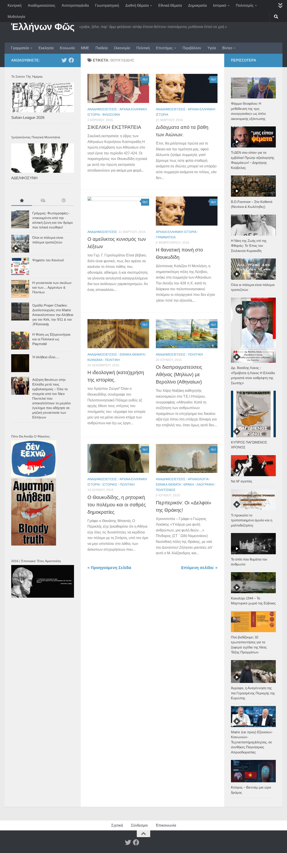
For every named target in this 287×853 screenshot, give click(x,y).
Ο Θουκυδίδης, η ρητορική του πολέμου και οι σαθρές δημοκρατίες (116, 505)
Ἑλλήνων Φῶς (43, 26)
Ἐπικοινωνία (166, 825)
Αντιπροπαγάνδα (75, 5)
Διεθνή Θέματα (137, 5)
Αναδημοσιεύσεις (41, 5)
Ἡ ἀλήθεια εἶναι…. (45, 357)
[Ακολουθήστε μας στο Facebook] (71, 60)
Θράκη (188, 484)
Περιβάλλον (192, 48)
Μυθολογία (16, 17)
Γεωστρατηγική (107, 5)
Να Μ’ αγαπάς (241, 481)
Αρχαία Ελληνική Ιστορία (176, 232)
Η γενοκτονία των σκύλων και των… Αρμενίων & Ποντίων (52, 287)
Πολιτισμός (245, 5)
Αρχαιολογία (198, 479)
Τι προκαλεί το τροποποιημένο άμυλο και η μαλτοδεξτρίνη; (251, 520)
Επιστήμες (164, 48)
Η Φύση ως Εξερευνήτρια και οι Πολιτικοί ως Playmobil (51, 339)
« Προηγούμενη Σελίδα (109, 567)
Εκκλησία (46, 48)
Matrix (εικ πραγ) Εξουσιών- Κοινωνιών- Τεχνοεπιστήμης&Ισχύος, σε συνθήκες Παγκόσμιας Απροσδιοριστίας (252, 742)
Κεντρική (15, 5)
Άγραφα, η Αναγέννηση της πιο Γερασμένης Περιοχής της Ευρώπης (253, 693)
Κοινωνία (67, 48)
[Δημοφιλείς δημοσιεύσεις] (21, 201)
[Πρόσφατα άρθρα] (63, 201)
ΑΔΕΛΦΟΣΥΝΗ (24, 178)
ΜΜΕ (85, 48)
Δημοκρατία (197, 5)
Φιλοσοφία (111, 114)
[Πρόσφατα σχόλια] (42, 201)
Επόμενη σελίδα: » (199, 567)
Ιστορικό (219, 5)
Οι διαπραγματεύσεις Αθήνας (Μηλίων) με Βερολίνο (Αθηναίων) (179, 374)
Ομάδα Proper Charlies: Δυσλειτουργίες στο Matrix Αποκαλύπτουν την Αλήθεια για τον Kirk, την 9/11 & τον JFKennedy (52, 314)
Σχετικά (117, 825)
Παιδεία (102, 48)
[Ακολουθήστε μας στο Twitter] (64, 60)
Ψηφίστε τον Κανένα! (48, 260)
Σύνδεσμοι (139, 825)
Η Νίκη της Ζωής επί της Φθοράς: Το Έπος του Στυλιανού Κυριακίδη (249, 246)
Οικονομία (122, 48)
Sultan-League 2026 (27, 117)
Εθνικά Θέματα (170, 5)
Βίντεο (227, 48)
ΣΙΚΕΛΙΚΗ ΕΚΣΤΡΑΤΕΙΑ (114, 127)
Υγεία (211, 48)
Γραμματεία (20, 48)
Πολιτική (143, 48)
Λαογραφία (205, 484)
